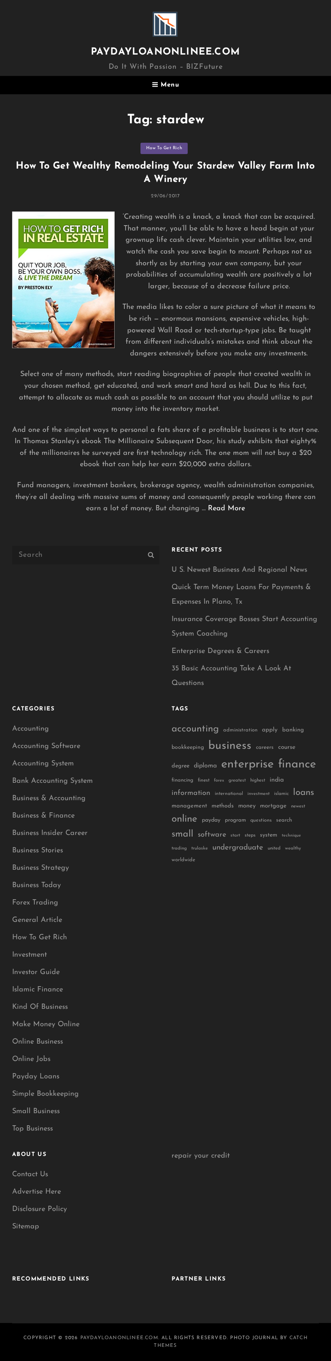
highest (257, 780)
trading (179, 848)
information (191, 793)
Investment (29, 955)
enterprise (247, 764)
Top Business (32, 1129)
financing (182, 780)
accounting (195, 729)
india (277, 780)
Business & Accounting (49, 798)
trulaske (199, 848)
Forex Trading (35, 903)
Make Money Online (46, 1024)
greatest (237, 780)
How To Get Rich (164, 148)
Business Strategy (40, 868)
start (235, 835)
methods (223, 806)
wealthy (293, 848)
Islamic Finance (37, 989)
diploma (205, 766)
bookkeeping (188, 747)
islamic (281, 793)
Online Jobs (31, 1059)
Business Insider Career (50, 833)
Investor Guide (36, 972)
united (274, 848)
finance (297, 764)
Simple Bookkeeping (45, 1094)
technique (291, 835)
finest (203, 780)
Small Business (36, 1111)
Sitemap (25, 1226)
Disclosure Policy (39, 1209)
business (229, 746)
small (182, 834)
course (286, 747)
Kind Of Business (40, 1007)
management (189, 806)
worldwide (183, 859)
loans (303, 792)
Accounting (30, 729)
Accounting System (43, 763)
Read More (226, 508)
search (284, 820)
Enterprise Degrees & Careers (220, 651)
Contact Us (30, 1174)
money (247, 806)
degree (180, 766)
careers (265, 747)
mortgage (273, 806)
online (184, 819)
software (212, 835)
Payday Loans (35, 1076)
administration (240, 730)
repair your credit (201, 1156)
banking (293, 730)
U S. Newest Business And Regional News (239, 570)
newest (298, 806)
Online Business (37, 1042)
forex (219, 780)
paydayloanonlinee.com (165, 52)
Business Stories (37, 850)
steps (250, 835)
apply (270, 730)
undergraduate (237, 848)
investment (258, 794)
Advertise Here (36, 1192)
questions (261, 820)
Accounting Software (46, 746)
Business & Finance (43, 816)
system (268, 835)
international (229, 793)
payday (211, 820)
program (235, 820)
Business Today (36, 885)
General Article (37, 920)
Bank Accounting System (52, 781)
